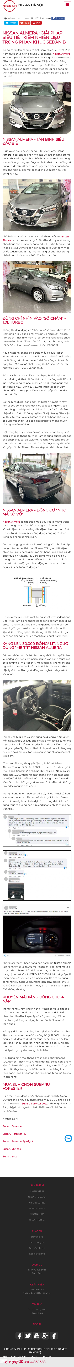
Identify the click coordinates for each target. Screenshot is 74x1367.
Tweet (12, 22)
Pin (37, 22)
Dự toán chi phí (37, 1248)
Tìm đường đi (37, 1242)
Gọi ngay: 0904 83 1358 (24, 1362)
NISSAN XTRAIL (37, 1191)
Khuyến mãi (37, 1313)
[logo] (9, 4)
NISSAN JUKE (37, 1214)
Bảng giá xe (37, 1236)
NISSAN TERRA (37, 1219)
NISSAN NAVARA (37, 1197)
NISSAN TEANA (37, 1208)
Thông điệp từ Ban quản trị (37, 1293)
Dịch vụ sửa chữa (37, 1269)
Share (59, 18)
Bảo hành (37, 1273)
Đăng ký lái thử (37, 1253)
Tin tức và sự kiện (37, 1309)
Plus (26, 22)
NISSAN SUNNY (37, 1202)
